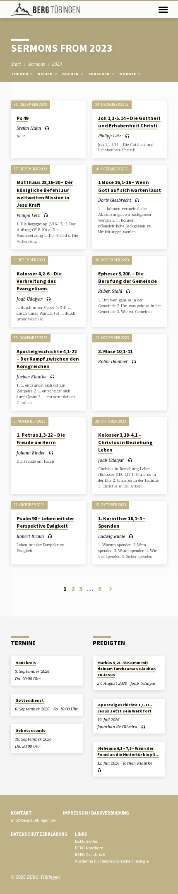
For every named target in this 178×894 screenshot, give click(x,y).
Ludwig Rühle (111, 536)
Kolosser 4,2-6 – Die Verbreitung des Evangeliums (39, 281)
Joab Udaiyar (30, 299)
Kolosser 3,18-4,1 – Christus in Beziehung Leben (125, 442)
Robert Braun (30, 536)
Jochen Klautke (31, 377)
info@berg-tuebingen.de (33, 820)
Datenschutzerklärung (39, 834)
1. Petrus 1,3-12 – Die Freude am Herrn (41, 438)
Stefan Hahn (29, 128)
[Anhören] (47, 128)
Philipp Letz (109, 136)
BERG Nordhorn (89, 848)
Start (16, 64)
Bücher (70, 73)
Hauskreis (25, 662)
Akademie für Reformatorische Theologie (112, 861)
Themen (20, 73)
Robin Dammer (113, 361)
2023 (57, 64)
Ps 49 (22, 118)
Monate (128, 73)
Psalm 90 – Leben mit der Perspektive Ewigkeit (45, 522)
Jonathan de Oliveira (117, 726)
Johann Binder (31, 453)
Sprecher (99, 73)
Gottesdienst (29, 700)
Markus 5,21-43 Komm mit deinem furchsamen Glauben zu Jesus (126, 668)
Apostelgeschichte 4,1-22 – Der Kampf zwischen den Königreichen (48, 358)
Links (81, 834)
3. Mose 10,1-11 (115, 351)
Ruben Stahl (110, 291)
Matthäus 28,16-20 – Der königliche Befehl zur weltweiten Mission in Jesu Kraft (45, 193)
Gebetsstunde (30, 730)
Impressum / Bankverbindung (96, 813)
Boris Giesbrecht (114, 200)
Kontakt (21, 813)
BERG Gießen (87, 841)
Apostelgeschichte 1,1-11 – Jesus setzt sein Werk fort (124, 707)
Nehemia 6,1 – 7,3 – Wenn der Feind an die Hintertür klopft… (128, 751)
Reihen (45, 73)
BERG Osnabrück (90, 854)
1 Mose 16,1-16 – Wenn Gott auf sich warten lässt (129, 186)
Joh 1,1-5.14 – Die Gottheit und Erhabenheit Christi (129, 122)
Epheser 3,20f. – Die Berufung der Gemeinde (127, 277)
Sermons (36, 64)
